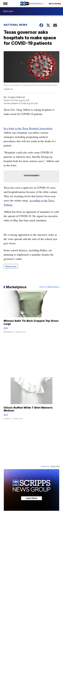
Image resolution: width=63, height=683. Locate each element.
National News (15, 24)
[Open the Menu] (5, 3)
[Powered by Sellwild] (54, 466)
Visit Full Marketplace (49, 287)
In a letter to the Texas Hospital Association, (28, 128)
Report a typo (10, 266)
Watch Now (54, 4)
